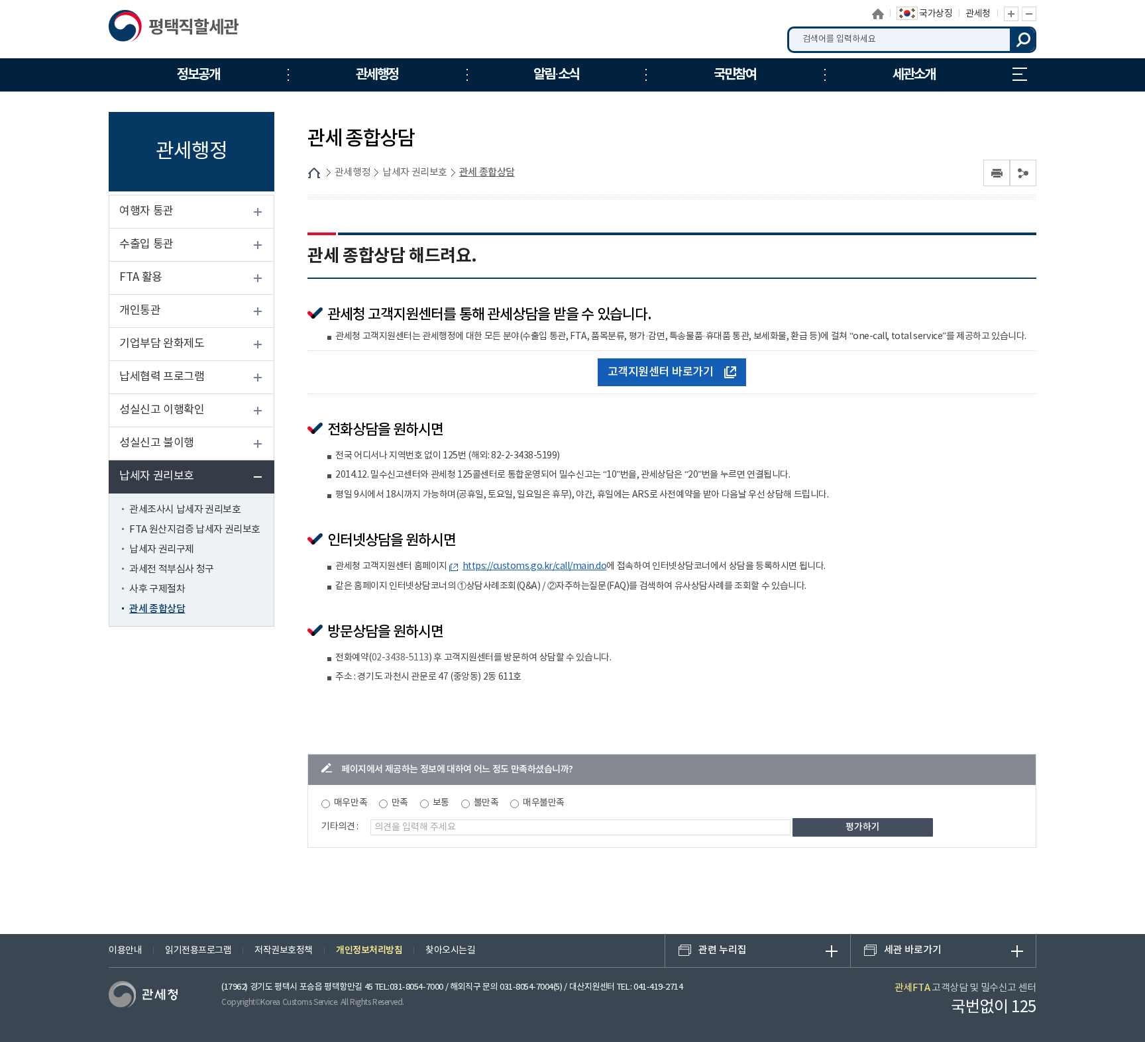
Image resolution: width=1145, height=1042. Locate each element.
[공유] (1023, 173)
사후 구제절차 (157, 589)
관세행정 (352, 172)
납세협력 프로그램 (161, 377)
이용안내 (125, 950)
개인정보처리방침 (369, 950)
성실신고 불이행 (156, 443)
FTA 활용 (140, 277)
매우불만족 (544, 803)
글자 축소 (1029, 14)
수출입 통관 (146, 244)
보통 (441, 803)
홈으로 (878, 14)
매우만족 (350, 803)
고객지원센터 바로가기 (660, 372)
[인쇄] (996, 173)
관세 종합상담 (157, 609)
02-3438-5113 (400, 657)
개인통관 (139, 310)
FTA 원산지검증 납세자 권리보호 (194, 529)
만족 (400, 803)
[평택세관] (177, 29)
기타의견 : (339, 826)
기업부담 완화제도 (161, 343)
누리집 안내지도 (1019, 74)
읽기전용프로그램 (198, 950)
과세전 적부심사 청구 (171, 569)
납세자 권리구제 (161, 549)
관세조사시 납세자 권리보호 (185, 509)
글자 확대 (1011, 14)
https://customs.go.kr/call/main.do (535, 566)
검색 (1023, 39)
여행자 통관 (146, 211)
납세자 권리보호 (156, 476)
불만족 (486, 803)
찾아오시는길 (450, 950)
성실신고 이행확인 (161, 410)
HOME (314, 173)
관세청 (978, 14)
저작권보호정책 (283, 950)
